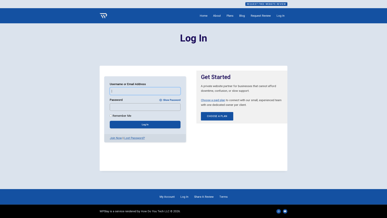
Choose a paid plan (213, 100)
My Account (167, 197)
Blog (242, 16)
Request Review (261, 16)
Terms (223, 197)
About (217, 16)
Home (203, 16)
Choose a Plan (217, 116)
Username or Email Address (128, 84)
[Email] (285, 211)
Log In (280, 16)
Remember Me (121, 115)
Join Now (116, 138)
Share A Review (204, 197)
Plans (229, 16)
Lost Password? (134, 138)
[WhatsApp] (278, 211)
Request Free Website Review (266, 4)
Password (116, 100)
